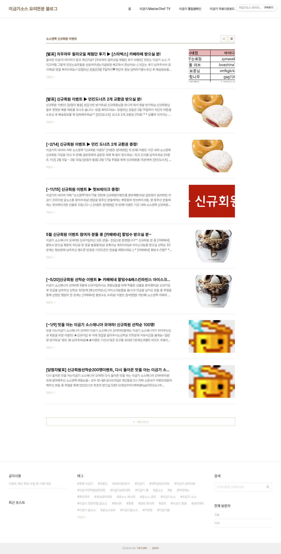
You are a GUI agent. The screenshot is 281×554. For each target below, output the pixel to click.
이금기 (140, 483)
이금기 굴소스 (87, 510)
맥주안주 (84, 497)
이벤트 (104, 483)
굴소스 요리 (149, 497)
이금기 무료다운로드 (222, 9)
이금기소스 (169, 497)
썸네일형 (224, 38)
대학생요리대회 (160, 483)
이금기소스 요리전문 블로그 (33, 8)
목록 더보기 (143, 422)
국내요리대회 (104, 497)
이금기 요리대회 (185, 483)
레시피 (118, 503)
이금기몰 (164, 510)
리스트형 (231, 38)
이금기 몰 (142, 490)
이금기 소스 (189, 497)
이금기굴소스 (130, 510)
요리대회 (198, 503)
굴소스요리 (108, 510)
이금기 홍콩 (180, 503)
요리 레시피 (147, 503)
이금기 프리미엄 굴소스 (93, 503)
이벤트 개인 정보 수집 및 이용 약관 (30, 483)
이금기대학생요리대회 (92, 490)
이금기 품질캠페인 (190, 9)
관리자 (155, 548)
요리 (163, 503)
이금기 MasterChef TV (155, 9)
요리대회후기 (122, 483)
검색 (268, 487)
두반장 (148, 510)
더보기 (80, 517)
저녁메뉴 (184, 490)
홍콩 (130, 503)
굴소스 (159, 490)
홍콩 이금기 (86, 483)
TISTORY (142, 548)
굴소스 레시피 (127, 497)
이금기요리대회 (121, 490)
